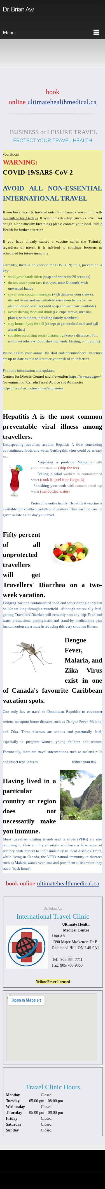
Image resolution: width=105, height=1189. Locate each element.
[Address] (46, 78)
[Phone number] (59, 78)
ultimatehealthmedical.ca (62, 102)
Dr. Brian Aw (18, 9)
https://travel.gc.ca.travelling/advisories (33, 388)
